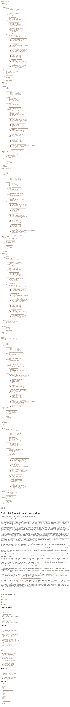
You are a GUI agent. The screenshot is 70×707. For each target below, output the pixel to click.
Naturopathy (8, 20)
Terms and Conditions (8, 690)
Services (5, 7)
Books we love (9, 77)
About (7, 4)
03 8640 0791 (4, 604)
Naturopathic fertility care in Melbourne (20, 36)
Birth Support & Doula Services (18, 51)
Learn (4, 70)
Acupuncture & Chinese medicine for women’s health (23, 62)
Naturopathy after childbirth (17, 55)
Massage (8, 14)
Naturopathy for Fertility (14, 22)
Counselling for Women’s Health (18, 65)
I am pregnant (12, 46)
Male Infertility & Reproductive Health (19, 45)
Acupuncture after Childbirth (15, 12)
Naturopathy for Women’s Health (16, 25)
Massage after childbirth (16, 57)
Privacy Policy (6, 691)
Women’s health (12, 60)
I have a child (12, 54)
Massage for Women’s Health (15, 19)
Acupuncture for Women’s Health (16, 13)
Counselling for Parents (14, 30)
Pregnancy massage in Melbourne (18, 50)
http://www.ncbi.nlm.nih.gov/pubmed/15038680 (26, 565)
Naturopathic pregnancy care (17, 47)
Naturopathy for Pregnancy (15, 23)
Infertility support (15, 43)
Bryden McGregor (6, 518)
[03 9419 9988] (1, 596)
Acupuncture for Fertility (14, 9)
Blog (4, 82)
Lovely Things (9, 80)
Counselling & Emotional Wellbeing (16, 31)
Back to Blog (4, 509)
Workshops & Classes (10, 72)
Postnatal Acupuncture (16, 56)
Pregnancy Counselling (14, 29)
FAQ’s (7, 6)
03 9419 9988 (4, 599)
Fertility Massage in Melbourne (18, 39)
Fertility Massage (12, 15)
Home (4, 3)
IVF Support (14, 44)
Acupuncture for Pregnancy (15, 10)
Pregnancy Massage (13, 17)
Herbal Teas (8, 78)
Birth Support (12, 33)
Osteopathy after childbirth (9, 655)
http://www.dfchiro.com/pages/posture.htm (30, 578)
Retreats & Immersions (11, 73)
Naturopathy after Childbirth (15, 24)
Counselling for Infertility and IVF (16, 28)
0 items (2, 337)
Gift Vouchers (9, 81)
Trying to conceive (13, 35)
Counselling (8, 27)
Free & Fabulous (9, 75)
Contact (5, 83)
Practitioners (6, 68)
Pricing (4, 688)
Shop (4, 76)
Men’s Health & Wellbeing (17, 67)
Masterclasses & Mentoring (12, 71)
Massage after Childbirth (14, 18)
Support (7, 34)
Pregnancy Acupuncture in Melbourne (19, 49)
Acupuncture (9, 8)
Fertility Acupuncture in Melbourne (19, 38)
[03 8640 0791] (1, 602)
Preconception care (15, 41)
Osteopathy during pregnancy (9, 633)
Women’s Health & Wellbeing (17, 66)
